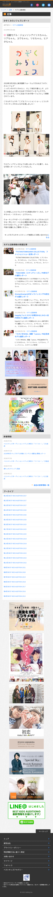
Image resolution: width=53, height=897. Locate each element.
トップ (3, 10)
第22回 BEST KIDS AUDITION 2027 (15, 505)
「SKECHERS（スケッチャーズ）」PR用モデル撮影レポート (32, 274)
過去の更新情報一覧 (41, 485)
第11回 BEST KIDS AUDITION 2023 (15, 558)
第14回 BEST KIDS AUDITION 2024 (15, 543)
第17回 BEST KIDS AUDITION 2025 (15, 529)
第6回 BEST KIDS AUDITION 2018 (15, 582)
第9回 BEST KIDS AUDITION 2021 (15, 567)
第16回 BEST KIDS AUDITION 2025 (15, 534)
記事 (10, 10)
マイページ (8, 861)
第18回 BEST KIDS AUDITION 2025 (15, 524)
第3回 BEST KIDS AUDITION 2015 (15, 596)
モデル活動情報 (18, 25)
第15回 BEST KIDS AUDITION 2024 (15, 539)
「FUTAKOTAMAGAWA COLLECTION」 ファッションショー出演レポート (31, 252)
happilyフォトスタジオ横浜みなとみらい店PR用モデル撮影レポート (32, 316)
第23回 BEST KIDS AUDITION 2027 (15, 500)
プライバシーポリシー (12, 847)
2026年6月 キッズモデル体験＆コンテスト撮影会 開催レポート (25, 453)
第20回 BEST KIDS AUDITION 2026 (15, 515)
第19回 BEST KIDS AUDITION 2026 (15, 520)
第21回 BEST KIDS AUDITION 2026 (15, 510)
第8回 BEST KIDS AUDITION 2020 (15, 572)
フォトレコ (8, 865)
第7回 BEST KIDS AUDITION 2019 (15, 577)
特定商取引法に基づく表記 (14, 852)
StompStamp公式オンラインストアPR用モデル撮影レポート (32, 295)
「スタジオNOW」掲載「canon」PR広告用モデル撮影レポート (32, 335)
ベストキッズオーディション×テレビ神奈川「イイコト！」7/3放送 (26, 461)
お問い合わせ (9, 856)
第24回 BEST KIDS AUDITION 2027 (15, 496)
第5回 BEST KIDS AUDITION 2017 (15, 586)
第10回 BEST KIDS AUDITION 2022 (15, 563)
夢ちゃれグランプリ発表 (12, 469)
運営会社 (7, 843)
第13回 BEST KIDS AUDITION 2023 (15, 548)
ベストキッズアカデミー (13, 869)
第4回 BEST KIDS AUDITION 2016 (15, 591)
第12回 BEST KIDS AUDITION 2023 (15, 553)
